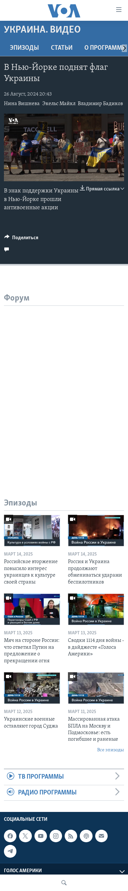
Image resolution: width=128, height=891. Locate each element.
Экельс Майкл (58, 103)
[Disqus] (64, 388)
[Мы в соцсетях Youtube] (40, 836)
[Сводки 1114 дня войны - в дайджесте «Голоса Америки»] (96, 609)
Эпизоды (24, 48)
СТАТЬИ (62, 48)
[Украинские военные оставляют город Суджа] (32, 688)
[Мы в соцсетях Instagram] (56, 836)
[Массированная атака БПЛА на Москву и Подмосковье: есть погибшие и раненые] (96, 688)
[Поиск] (64, 883)
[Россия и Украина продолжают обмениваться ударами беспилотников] (96, 530)
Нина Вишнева (22, 103)
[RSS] (71, 836)
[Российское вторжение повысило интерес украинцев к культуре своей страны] (32, 530)
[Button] (21, 239)
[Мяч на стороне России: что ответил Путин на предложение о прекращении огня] (32, 609)
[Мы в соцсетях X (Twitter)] (25, 836)
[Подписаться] (101, 836)
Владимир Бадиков (100, 103)
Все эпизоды (110, 750)
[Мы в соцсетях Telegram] (10, 851)
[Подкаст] (86, 836)
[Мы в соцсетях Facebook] (10, 836)
